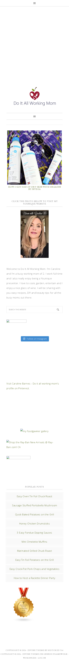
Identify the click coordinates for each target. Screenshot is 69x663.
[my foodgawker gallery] (34, 431)
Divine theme (36, 650)
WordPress (29, 658)
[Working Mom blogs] (23, 620)
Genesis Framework (55, 654)
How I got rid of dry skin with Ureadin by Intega (34, 188)
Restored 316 (55, 650)
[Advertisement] (34, 43)
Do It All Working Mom (34, 97)
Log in (42, 658)
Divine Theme (30, 654)
